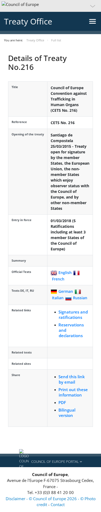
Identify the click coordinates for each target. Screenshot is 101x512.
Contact (58, 504)
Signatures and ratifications (73, 314)
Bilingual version (66, 412)
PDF (62, 402)
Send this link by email (71, 379)
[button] (50, 6)
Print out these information (73, 392)
